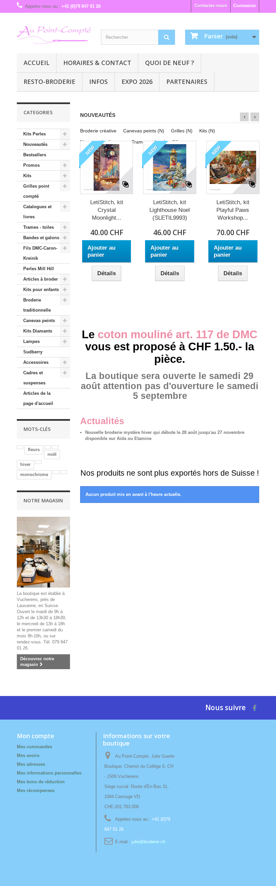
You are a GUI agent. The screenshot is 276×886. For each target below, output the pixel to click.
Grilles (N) (182, 130)
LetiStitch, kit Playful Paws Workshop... (232, 210)
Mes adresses (31, 764)
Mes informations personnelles (49, 773)
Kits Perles (34, 133)
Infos (98, 81)
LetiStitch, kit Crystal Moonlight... (106, 210)
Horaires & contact (97, 63)
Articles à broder (40, 279)
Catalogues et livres (37, 211)
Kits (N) (207, 130)
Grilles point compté (36, 191)
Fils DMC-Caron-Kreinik (40, 253)
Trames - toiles (38, 227)
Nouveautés (35, 144)
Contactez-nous (211, 5)
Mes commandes (34, 746)
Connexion (244, 5)
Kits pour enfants (41, 289)
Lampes (31, 341)
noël (52, 454)
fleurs (34, 449)
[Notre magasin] (43, 552)
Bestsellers (34, 154)
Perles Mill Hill (38, 268)
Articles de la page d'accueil (38, 398)
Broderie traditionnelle (37, 305)
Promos (31, 165)
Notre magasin (43, 500)
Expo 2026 (137, 81)
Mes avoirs (28, 755)
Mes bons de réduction (41, 781)
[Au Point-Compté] (54, 35)
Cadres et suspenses (34, 377)
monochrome (34, 474)
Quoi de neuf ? (169, 63)
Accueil (36, 63)
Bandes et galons (41, 237)
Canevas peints (39, 320)
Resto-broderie (49, 81)
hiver (25, 464)
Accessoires (35, 362)
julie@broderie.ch (148, 841)
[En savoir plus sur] (20, 447)
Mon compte (35, 736)
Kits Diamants (37, 331)
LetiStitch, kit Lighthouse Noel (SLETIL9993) (169, 210)
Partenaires (186, 81)
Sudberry (32, 351)
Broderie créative (98, 130)
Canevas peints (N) (143, 130)
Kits (27, 175)
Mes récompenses (36, 790)
